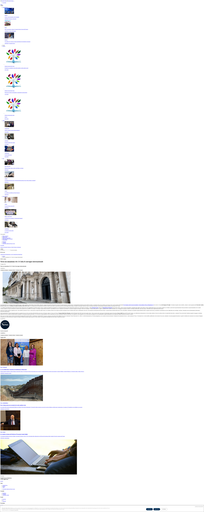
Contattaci (4, 242)
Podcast (4, 46)
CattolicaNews (5, 7)
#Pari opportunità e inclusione (8, 238)
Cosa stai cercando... (13, 250)
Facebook (4, 499)
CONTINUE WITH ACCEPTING (199, 506)
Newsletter (4, 2)
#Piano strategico (5, 236)
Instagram (4, 501)
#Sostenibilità (5, 239)
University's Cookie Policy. (14, 510)
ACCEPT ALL (149, 509)
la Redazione (7, 254)
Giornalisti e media (6, 495)
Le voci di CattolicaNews (14, 254)
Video (4, 120)
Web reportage (5, 196)
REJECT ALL (157, 509)
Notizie (4, 256)
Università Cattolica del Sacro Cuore (9, 243)
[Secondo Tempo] (6, 0)
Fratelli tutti (20, 254)
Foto (3, 158)
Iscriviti (1, 481)
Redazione (4, 241)
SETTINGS (164, 509)
